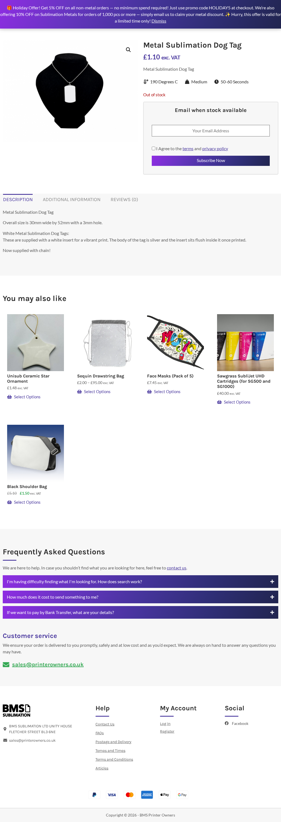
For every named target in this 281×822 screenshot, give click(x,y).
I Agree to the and (191, 148)
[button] (128, 50)
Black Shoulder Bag (27, 486)
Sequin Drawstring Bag (100, 376)
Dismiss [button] (158, 20)
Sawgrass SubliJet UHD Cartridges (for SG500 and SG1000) (244, 381)
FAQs (99, 733)
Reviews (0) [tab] (124, 199)
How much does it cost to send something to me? (52, 596)
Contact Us (104, 724)
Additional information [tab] (71, 199)
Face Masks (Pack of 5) (170, 376)
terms (187, 148)
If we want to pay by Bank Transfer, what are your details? (60, 612)
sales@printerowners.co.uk (48, 664)
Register (167, 731)
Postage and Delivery (113, 741)
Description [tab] (18, 199)
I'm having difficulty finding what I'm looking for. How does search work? (74, 581)
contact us (176, 567)
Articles (101, 768)
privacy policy (215, 148)
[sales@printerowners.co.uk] (6, 664)
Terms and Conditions (114, 759)
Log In (165, 723)
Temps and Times (110, 750)
